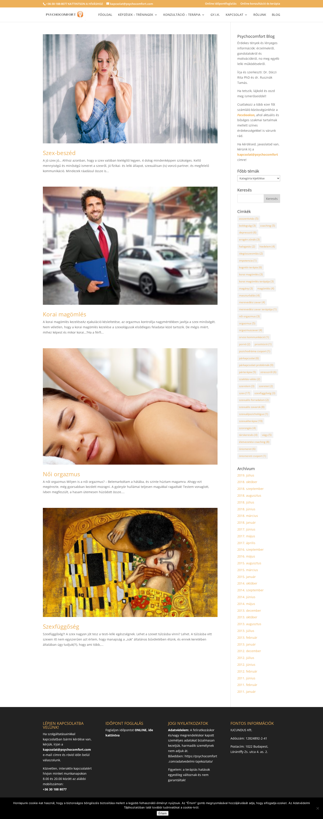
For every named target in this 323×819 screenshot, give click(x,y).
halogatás (247, 246)
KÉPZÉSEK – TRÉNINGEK (135, 15)
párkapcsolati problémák (256, 365)
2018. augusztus (249, 495)
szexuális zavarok (252, 407)
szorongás (247, 428)
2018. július (245, 502)
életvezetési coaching (254, 442)
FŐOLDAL (105, 15)
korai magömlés (251, 274)
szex (244, 393)
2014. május (246, 604)
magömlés (265, 288)
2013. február (247, 637)
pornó (244, 344)
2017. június (246, 529)
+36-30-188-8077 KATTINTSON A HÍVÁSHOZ (74, 4)
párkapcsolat (249, 358)
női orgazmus (249, 316)
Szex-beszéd (59, 153)
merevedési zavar (252, 302)
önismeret (247, 449)
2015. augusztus (249, 563)
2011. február (247, 685)
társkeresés (248, 435)
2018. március (247, 516)
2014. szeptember (250, 590)
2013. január (246, 644)
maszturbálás (249, 295)
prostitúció (263, 344)
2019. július (245, 475)
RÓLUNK (259, 15)
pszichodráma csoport (254, 351)
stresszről (268, 372)
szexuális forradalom (254, 400)
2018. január (246, 522)
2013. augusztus (249, 624)
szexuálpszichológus (253, 414)
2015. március (247, 570)
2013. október (247, 617)
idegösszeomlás (251, 253)
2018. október (247, 482)
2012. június (246, 664)
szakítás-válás (249, 379)
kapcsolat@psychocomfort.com (67, 749)
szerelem (246, 386)
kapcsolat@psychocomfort (257, 154)
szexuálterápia (251, 421)
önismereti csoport (252, 456)
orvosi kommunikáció (254, 337)
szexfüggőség (264, 393)
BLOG (276, 15)
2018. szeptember (250, 489)
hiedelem (267, 246)
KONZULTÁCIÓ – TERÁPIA (181, 15)
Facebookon (245, 115)
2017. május (246, 536)
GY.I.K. (215, 15)
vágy (267, 435)
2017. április (246, 543)
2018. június (246, 509)
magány (246, 288)
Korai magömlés (64, 314)
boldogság (247, 225)
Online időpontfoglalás (220, 3)
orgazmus (247, 323)
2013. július (245, 631)
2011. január (246, 691)
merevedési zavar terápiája (258, 309)
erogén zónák (249, 239)
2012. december (249, 651)
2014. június (246, 597)
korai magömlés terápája (256, 281)
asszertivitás (248, 218)
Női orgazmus (61, 474)
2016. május (246, 556)
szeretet (266, 386)
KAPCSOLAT (234, 15)
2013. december (249, 610)
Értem (162, 813)
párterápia (247, 372)
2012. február (247, 671)
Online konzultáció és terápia (260, 3)
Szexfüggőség (61, 626)
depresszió (247, 232)
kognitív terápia (250, 267)
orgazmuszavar (250, 330)
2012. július (245, 658)
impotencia (248, 260)
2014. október (247, 583)
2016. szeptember (250, 549)
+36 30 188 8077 (55, 789)
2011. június (246, 678)
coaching (267, 225)
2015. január (246, 577)
